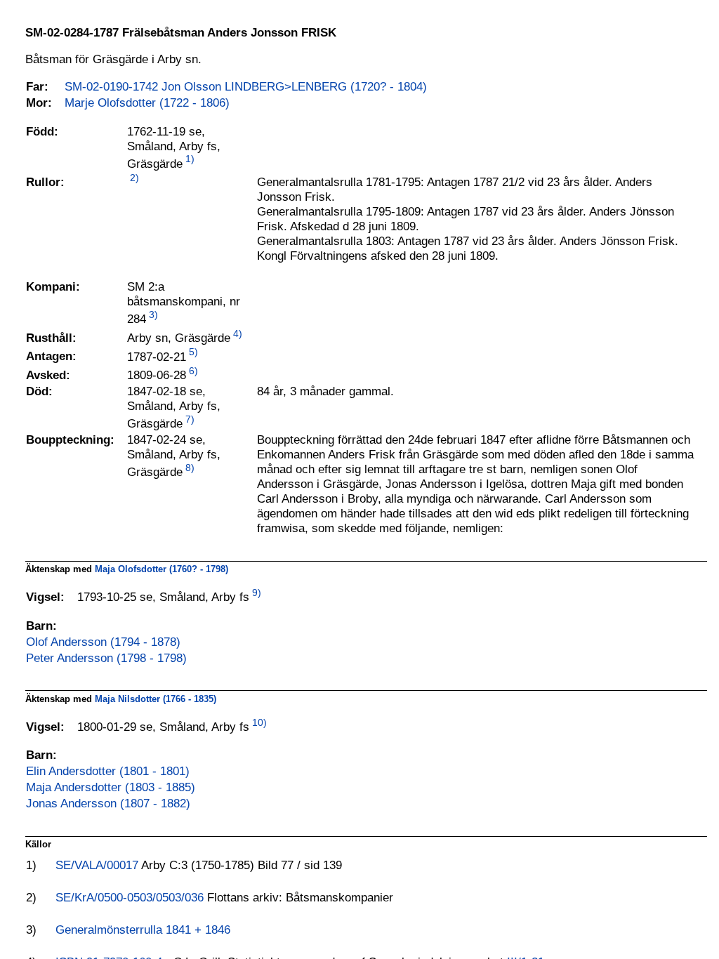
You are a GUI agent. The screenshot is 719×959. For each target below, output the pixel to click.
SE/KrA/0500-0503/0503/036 (131, 897)
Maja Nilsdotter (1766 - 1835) (155, 699)
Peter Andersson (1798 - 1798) (106, 658)
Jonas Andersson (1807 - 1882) (108, 803)
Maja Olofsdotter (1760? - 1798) (161, 569)
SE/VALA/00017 (98, 865)
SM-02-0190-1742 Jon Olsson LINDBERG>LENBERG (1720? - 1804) (246, 86)
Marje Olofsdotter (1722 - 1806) (147, 102)
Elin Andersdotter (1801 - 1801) (108, 771)
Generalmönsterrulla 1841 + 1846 (142, 929)
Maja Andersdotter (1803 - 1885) (110, 787)
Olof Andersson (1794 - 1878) (103, 642)
